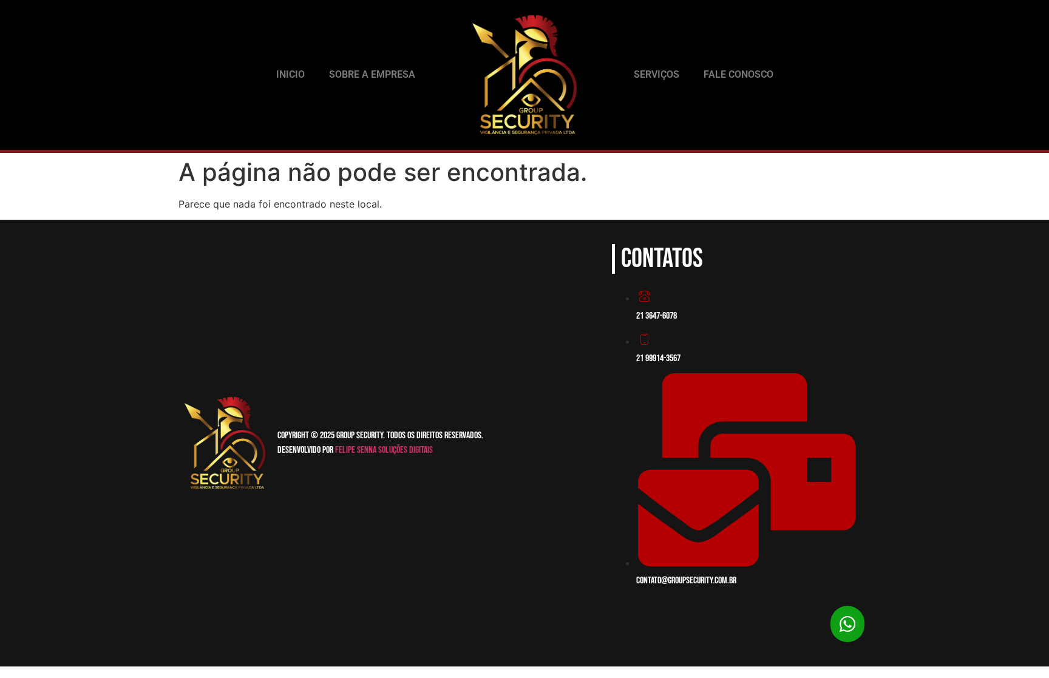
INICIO (290, 74)
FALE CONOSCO (738, 74)
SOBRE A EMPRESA (372, 74)
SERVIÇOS (656, 74)
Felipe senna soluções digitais (384, 450)
